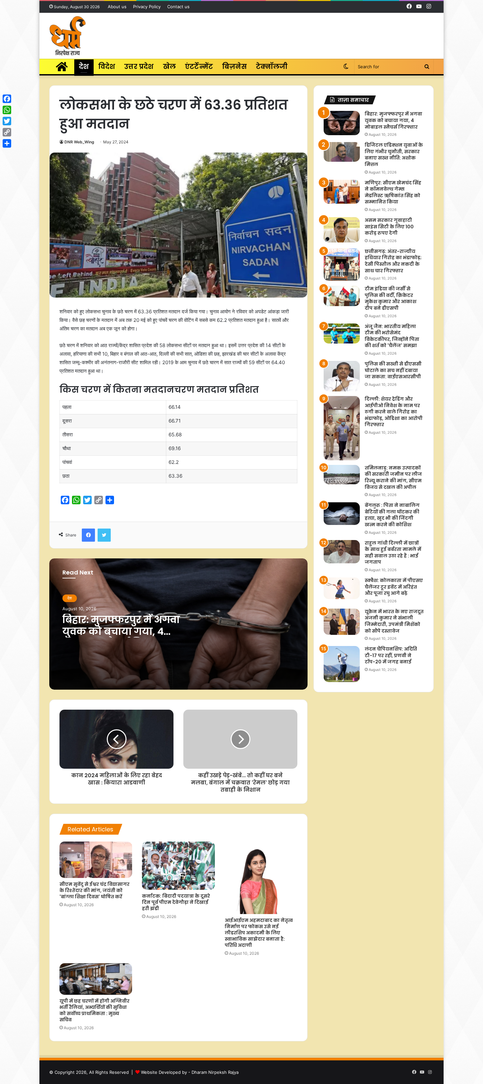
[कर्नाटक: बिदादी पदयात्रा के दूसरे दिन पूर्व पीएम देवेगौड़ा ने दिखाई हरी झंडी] (178, 866)
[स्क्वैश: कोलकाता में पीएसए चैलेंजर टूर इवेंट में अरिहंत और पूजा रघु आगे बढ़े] (342, 588)
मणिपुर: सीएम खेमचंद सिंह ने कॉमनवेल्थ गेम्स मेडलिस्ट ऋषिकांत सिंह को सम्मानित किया (393, 192)
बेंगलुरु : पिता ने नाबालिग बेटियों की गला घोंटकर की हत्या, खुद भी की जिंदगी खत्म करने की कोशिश (392, 515)
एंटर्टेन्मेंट (199, 66)
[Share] (6, 143)
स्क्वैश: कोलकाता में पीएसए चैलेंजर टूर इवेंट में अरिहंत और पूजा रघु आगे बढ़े (394, 586)
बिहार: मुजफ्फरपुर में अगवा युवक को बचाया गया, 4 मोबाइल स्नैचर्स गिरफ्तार (121, 631)
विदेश (106, 66)
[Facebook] (6, 98)
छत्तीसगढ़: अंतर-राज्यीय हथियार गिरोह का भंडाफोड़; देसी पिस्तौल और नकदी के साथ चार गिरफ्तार (393, 261)
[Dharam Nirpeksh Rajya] (67, 35)
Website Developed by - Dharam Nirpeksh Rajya (190, 1072)
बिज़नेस (234, 66)
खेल (169, 66)
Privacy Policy (147, 6)
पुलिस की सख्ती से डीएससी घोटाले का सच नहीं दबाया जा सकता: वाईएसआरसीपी (393, 370)
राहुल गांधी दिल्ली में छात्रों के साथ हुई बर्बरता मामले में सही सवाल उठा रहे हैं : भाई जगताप (393, 553)
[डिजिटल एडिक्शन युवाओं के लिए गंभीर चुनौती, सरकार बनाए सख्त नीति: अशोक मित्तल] (342, 151)
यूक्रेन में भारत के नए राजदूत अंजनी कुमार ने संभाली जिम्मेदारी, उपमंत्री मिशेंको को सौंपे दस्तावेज (394, 621)
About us (117, 6)
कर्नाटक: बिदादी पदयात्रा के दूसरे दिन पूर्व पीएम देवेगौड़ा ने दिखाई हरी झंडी (176, 902)
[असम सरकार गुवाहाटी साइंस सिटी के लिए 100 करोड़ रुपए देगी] (342, 229)
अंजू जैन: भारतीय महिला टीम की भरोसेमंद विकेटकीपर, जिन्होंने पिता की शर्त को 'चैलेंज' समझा (392, 336)
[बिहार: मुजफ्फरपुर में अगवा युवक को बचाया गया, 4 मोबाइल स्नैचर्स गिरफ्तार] (342, 123)
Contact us (178, 6)
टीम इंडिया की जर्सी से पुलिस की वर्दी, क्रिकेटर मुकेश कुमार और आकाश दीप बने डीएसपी (390, 298)
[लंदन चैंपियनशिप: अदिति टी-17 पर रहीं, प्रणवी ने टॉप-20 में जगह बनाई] (342, 664)
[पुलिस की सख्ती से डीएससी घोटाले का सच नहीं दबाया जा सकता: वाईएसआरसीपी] (342, 376)
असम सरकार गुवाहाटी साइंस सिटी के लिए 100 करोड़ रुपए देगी (389, 226)
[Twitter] (6, 121)
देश (84, 66)
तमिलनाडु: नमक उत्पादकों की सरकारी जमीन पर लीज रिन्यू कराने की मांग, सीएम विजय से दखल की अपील (393, 477)
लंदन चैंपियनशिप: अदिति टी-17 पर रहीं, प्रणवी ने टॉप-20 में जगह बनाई (391, 655)
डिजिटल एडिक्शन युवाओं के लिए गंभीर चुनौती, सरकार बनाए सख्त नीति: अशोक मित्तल (394, 155)
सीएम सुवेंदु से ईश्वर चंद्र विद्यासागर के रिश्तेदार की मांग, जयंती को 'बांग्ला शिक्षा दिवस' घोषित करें (94, 890)
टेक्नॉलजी (272, 66)
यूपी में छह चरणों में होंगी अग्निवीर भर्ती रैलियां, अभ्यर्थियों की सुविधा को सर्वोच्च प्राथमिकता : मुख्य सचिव (94, 1010)
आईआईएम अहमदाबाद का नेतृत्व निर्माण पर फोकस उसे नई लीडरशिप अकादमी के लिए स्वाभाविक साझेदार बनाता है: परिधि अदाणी (259, 932)
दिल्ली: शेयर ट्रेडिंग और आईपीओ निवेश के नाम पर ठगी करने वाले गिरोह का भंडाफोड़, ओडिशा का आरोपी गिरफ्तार (394, 412)
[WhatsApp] (6, 109)
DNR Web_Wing (79, 141)
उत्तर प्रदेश (138, 66)
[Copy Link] (6, 132)
